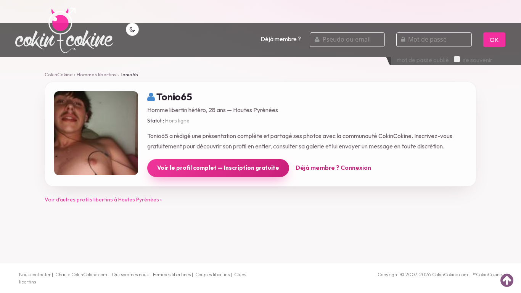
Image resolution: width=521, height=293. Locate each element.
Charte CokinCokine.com (81, 274)
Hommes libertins (96, 74)
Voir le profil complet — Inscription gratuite (218, 167)
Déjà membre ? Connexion (333, 167)
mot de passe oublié (423, 60)
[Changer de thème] (132, 29)
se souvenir (477, 60)
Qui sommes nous (130, 274)
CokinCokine (59, 74)
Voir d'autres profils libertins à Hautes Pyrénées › (103, 199)
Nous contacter (35, 274)
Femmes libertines (172, 274)
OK (494, 39)
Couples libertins (212, 274)
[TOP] (506, 280)
